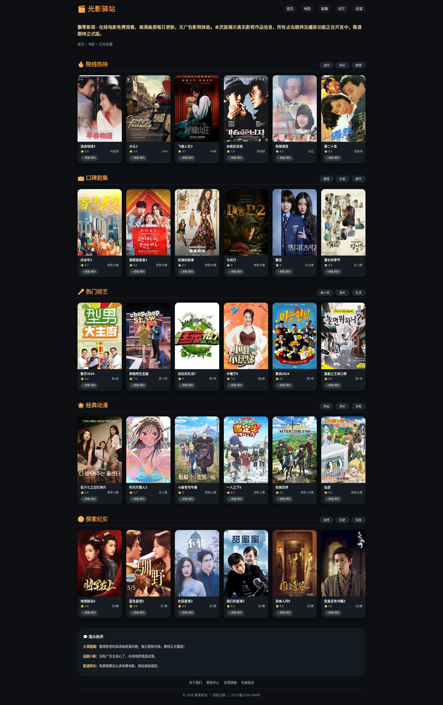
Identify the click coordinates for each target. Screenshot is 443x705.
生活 (359, 292)
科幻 (342, 65)
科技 (359, 520)
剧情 (359, 65)
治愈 (359, 406)
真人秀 (324, 292)
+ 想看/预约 (89, 158)
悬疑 (326, 179)
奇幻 (342, 406)
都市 (359, 179)
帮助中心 (212, 682)
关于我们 (195, 682)
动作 (326, 65)
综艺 (341, 8)
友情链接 (230, 682)
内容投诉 (247, 682)
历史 (342, 520)
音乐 (342, 292)
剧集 (324, 8)
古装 (342, 179)
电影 (307, 8)
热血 (326, 406)
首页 (290, 8)
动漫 (359, 8)
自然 (326, 520)
